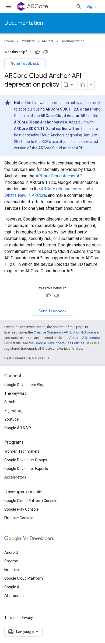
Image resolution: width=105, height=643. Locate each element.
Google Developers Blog (24, 385)
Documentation (23, 23)
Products (28, 41)
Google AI (12, 587)
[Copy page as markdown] (83, 85)
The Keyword (15, 393)
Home (9, 41)
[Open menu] (8, 6)
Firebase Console (18, 518)
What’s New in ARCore (25, 195)
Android (11, 552)
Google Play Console (21, 509)
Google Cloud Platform (23, 578)
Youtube (11, 419)
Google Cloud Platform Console (30, 500)
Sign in (92, 6)
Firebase (11, 570)
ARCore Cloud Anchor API (60, 175)
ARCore (37, 6)
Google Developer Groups (25, 460)
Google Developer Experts (26, 468)
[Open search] (79, 6)
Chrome (11, 561)
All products (14, 595)
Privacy (26, 618)
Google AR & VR (17, 428)
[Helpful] (37, 52)
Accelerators (15, 477)
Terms (9, 618)
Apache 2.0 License (84, 338)
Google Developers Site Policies (59, 343)
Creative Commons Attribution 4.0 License (66, 332)
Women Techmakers (22, 451)
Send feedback (25, 63)
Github (9, 402)
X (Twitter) (13, 410)
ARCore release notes (61, 188)
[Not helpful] (45, 52)
